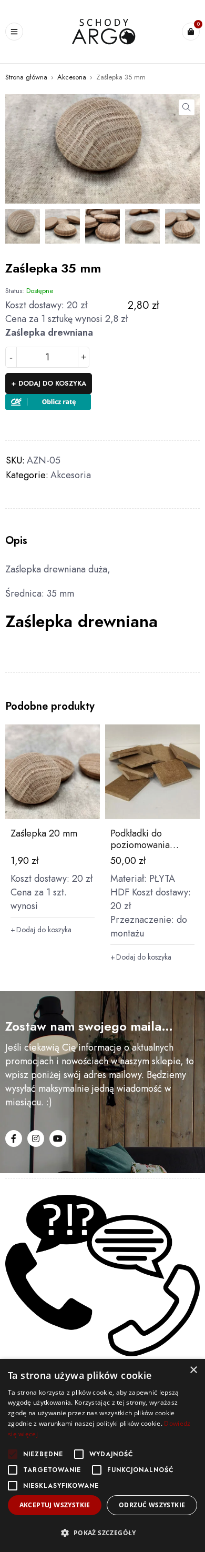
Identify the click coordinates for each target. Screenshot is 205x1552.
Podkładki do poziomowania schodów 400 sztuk (149, 845)
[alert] (102, 1455)
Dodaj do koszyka (52, 383)
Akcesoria (71, 77)
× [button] (193, 1370)
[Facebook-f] (13, 1138)
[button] (186, 107)
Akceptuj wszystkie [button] (54, 1504)
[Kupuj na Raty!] (48, 401)
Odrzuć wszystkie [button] (152, 1504)
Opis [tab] (16, 541)
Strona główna (26, 77)
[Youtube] (57, 1138)
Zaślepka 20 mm (44, 833)
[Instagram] (35, 1138)
